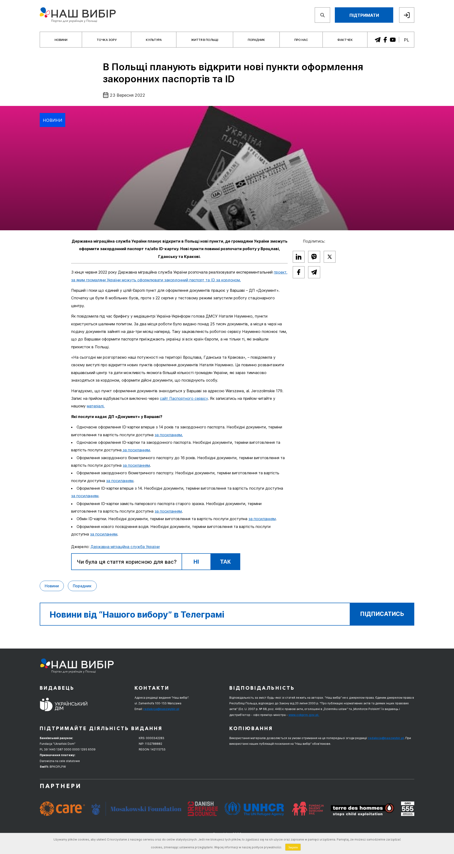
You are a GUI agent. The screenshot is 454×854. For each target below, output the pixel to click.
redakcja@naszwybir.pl (161, 709)
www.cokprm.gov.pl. (303, 715)
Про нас (301, 40)
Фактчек (345, 40)
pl (406, 39)
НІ (196, 561)
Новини (61, 40)
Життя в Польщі (204, 40)
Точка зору (107, 40)
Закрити (293, 847)
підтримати (364, 15)
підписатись (382, 613)
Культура (154, 40)
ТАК (225, 561)
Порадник (256, 40)
